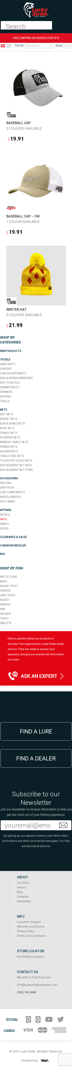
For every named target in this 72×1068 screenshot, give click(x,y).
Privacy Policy (26, 931)
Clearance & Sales (13, 537)
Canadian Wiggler (13, 545)
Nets (3, 409)
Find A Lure (36, 731)
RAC (2, 554)
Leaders (6, 368)
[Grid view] (3, 45)
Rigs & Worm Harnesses (16, 378)
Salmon (5, 613)
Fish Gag (5, 483)
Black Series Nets (12, 423)
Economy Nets (10, 437)
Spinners (6, 391)
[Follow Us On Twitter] (60, 1021)
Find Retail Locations (30, 956)
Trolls (5, 401)
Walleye (6, 623)
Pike (2, 609)
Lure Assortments (13, 373)
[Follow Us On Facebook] (28, 1021)
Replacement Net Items (16, 469)
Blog (20, 892)
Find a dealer (36, 758)
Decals (5, 514)
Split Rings (7, 501)
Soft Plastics (10, 382)
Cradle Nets (8, 432)
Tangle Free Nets (12, 455)
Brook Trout (9, 586)
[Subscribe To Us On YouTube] (49, 1021)
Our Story (23, 883)
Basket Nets (8, 418)
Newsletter (24, 901)
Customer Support (29, 922)
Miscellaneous (10, 496)
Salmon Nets (9, 451)
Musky (4, 599)
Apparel (6, 510)
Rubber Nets (8, 446)
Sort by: (19, 45)
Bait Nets (6, 414)
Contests (23, 896)
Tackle (5, 359)
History (21, 887)
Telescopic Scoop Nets (16, 460)
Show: (59, 45)
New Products (10, 351)
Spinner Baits (9, 387)
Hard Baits (7, 364)
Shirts (4, 523)
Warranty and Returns (31, 926)
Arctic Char (8, 576)
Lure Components (12, 492)
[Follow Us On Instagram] (38, 1021)
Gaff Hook (7, 487)
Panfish (5, 604)
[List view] (9, 45)
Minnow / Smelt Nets (14, 442)
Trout (4, 618)
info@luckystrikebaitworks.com (37, 985)
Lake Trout (8, 595)
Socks (4, 528)
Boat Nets (7, 428)
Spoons (5, 396)
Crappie (5, 590)
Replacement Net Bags (16, 465)
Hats (3, 519)
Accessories (9, 478)
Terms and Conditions (31, 936)
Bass (3, 581)
